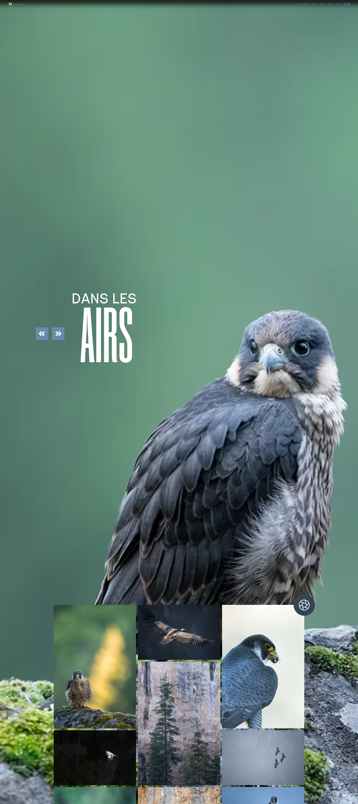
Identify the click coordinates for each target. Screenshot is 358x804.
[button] (349, 4)
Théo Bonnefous (19, 4)
